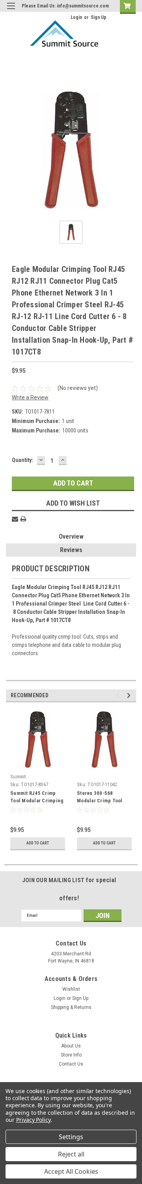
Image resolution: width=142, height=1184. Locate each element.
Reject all (71, 1154)
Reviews (71, 550)
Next (130, 695)
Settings (71, 1136)
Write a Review (30, 397)
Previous (119, 695)
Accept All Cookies (71, 1171)
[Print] (23, 519)
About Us (71, 1046)
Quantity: (22, 460)
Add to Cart (37, 843)
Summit (18, 776)
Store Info (71, 1055)
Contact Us (71, 1064)
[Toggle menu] (11, 11)
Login (76, 17)
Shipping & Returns (71, 1007)
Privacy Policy (33, 1119)
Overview (71, 536)
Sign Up (98, 17)
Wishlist (71, 989)
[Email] (15, 519)
